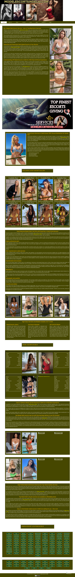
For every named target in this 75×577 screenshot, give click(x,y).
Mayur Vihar (38, 544)
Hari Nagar (37, 540)
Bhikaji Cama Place (37, 533)
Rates (37, 22)
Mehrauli (45, 544)
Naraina (16, 546)
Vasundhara (30, 553)
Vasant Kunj (16, 553)
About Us (10, 22)
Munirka (9, 546)
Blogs (50, 22)
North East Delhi (66, 546)
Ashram (31, 533)
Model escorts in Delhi (33, 404)
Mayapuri (30, 544)
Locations (24, 22)
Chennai (45, 561)
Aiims (16, 533)
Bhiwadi (31, 561)
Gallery (17, 22)
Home (4, 22)
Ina (59, 540)
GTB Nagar (30, 540)
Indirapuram (9, 542)
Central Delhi (59, 533)
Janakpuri (23, 542)
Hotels (31, 22)
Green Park (23, 540)
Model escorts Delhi (40, 491)
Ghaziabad (37, 555)
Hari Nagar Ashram (45, 540)
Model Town (52, 544)
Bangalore (23, 561)
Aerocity (9, 533)
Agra (9, 561)
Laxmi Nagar (66, 542)
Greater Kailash (9, 540)
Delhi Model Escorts (26, 66)
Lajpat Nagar (59, 542)
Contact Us (43, 22)
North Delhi (59, 546)
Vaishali (9, 553)
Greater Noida (16, 540)
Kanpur (31, 563)
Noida (45, 546)
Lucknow (45, 563)
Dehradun (59, 561)
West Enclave (59, 553)
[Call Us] (70, 572)
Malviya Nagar (24, 544)
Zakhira (66, 553)
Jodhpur (23, 563)
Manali (52, 563)
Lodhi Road (9, 544)
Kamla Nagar (45, 542)
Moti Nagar (59, 544)
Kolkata (38, 563)
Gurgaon (66, 561)
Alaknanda (23, 533)
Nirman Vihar (52, 546)
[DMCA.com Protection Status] (37, 575)
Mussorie (66, 563)
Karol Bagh (52, 542)
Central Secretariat (66, 533)
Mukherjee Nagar (66, 544)
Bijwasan (45, 533)
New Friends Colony (38, 546)
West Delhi (52, 553)
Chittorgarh (52, 561)
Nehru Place (23, 546)
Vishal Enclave (45, 553)
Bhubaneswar (38, 561)
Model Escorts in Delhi (44, 573)
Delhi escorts (44, 418)
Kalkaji (31, 542)
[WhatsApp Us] (70, 573)
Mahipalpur (16, 544)
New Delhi (30, 546)
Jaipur (16, 563)
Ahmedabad (16, 561)
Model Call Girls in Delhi (15, 47)
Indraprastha (16, 542)
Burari (52, 533)
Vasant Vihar (23, 553)
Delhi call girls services (27, 499)
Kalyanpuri (37, 542)
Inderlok (66, 540)
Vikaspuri (38, 553)
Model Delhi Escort (64, 137)
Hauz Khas (52, 540)
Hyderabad (9, 563)
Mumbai (59, 563)
